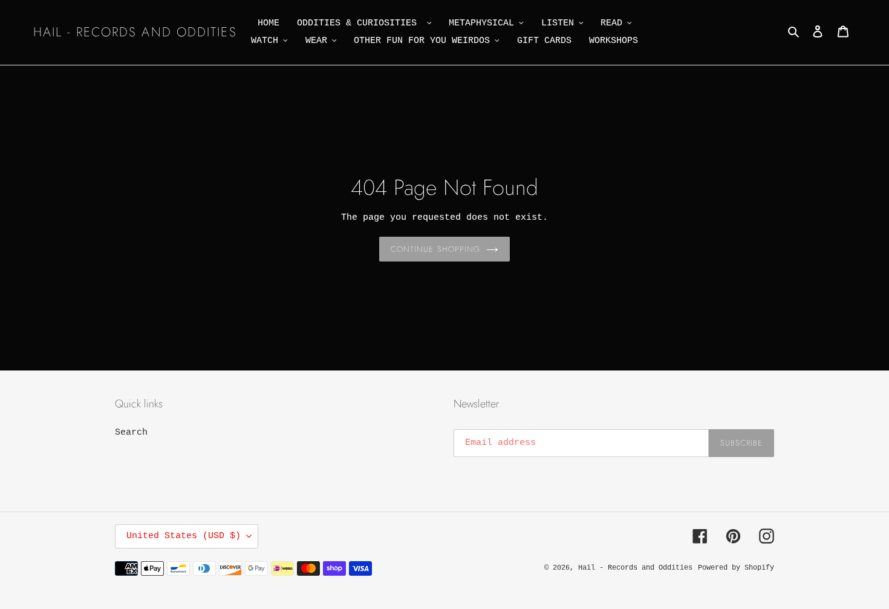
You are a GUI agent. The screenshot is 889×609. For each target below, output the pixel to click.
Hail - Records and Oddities (135, 32)
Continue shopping (435, 249)
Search (131, 432)
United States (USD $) (183, 536)
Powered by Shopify (736, 568)
